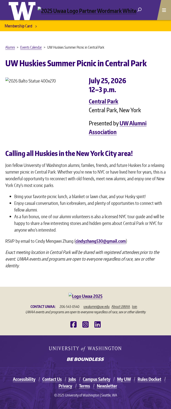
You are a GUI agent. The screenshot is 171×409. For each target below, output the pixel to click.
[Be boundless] (85, 359)
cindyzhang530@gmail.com (100, 241)
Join (134, 306)
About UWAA (121, 306)
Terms (84, 386)
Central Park (103, 101)
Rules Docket (149, 379)
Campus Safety (96, 379)
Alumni (10, 47)
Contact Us (52, 379)
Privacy (65, 386)
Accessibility (24, 379)
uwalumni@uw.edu (96, 306)
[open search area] (139, 9)
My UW (124, 379)
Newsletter (107, 386)
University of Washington (23, 10)
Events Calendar (31, 47)
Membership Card (19, 25)
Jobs (72, 379)
